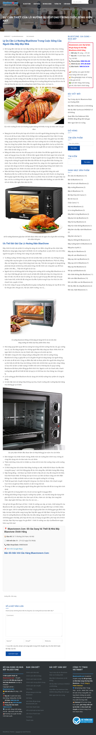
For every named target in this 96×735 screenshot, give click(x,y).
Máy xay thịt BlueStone (76, 267)
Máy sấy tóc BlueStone (76, 251)
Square (18, 732)
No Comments (30, 36)
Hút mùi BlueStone (74, 206)
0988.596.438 (85, 61)
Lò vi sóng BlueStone (75, 210)
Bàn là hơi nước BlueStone (77, 183)
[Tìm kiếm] (90, 2)
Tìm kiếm (74, 148)
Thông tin (57, 4)
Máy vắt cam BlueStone (76, 255)
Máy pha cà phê (73, 248)
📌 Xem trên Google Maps (13, 549)
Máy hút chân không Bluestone (79, 226)
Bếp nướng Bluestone (75, 187)
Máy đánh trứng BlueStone (77, 214)
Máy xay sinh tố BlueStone (77, 263)
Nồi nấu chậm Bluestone (76, 290)
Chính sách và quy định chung (35, 682)
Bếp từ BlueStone (74, 191)
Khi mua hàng (47, 4)
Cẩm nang (67, 4)
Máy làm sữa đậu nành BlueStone (80, 229)
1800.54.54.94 (84, 66)
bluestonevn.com (8, 689)
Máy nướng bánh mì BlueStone (79, 244)
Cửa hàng (29, 689)
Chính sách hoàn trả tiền (34, 679)
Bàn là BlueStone (74, 180)
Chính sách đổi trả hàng (33, 676)
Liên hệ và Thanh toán (33, 713)
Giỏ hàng (29, 698)
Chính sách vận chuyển (33, 686)
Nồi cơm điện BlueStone (76, 278)
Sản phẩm (36, 4)
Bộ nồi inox (72, 199)
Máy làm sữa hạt (74, 236)
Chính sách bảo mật (32, 672)
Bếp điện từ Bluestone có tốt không (80, 106)
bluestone (27, 4)
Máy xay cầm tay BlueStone (77, 259)
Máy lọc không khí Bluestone (78, 240)
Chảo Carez (72, 203)
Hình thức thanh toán (33, 707)
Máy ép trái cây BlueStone (77, 218)
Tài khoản (29, 717)
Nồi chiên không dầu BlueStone (79, 274)
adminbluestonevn (18, 36)
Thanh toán (29, 720)
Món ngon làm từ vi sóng (76, 123)
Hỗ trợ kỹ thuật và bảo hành (35, 710)
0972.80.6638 (85, 64)
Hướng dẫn (7, 596)
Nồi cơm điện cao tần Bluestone (79, 282)
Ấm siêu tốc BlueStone (76, 176)
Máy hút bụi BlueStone (76, 222)
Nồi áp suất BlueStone (76, 271)
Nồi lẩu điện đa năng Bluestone (79, 286)
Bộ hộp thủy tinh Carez (76, 195)
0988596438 (23, 545)
